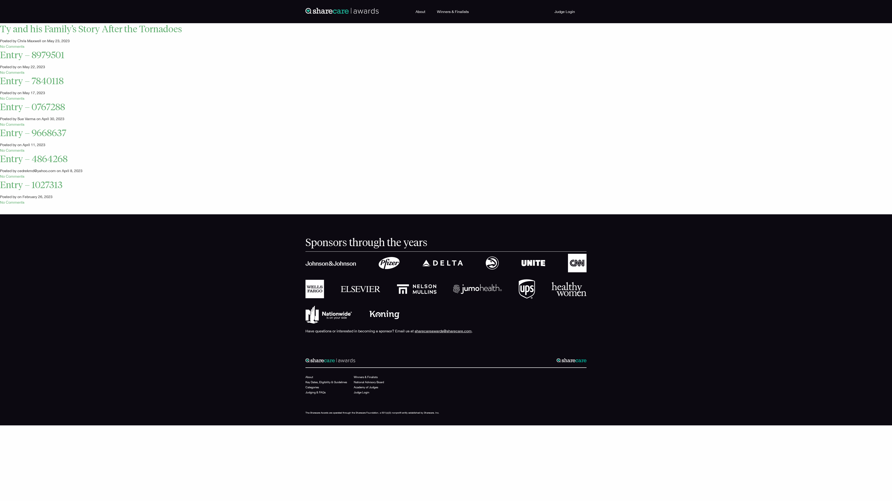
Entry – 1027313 (31, 185)
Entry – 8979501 (32, 55)
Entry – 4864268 (34, 159)
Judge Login (564, 12)
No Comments (12, 46)
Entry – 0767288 (32, 107)
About (420, 12)
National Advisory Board (369, 382)
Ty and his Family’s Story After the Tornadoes (91, 29)
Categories (312, 387)
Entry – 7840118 (32, 81)
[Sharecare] (342, 10)
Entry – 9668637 (33, 133)
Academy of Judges (366, 387)
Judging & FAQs (315, 392)
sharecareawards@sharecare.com (443, 331)
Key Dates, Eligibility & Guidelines (326, 382)
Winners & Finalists (453, 12)
